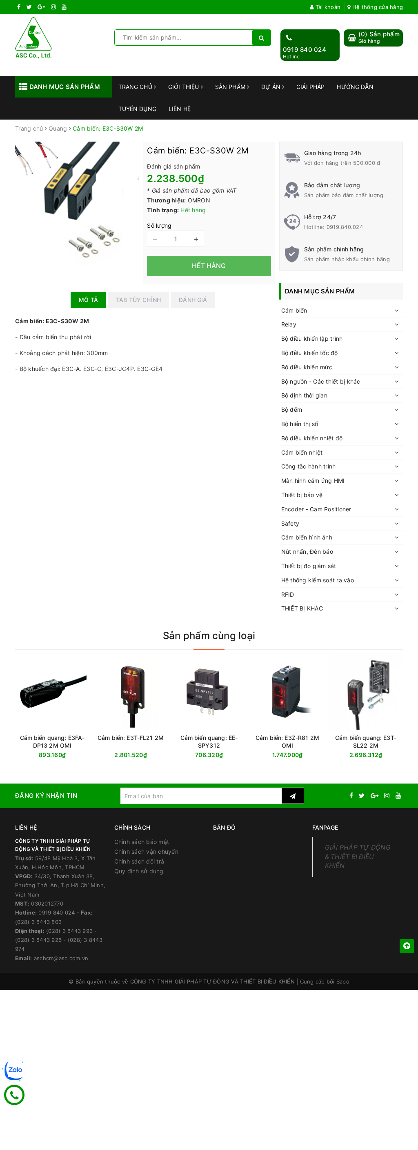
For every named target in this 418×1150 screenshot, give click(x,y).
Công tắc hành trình (308, 466)
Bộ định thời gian (304, 395)
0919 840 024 (304, 49)
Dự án (271, 86)
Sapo (342, 981)
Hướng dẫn (355, 86)
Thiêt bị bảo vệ (302, 494)
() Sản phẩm (379, 37)
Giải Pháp (310, 86)
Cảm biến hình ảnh (306, 537)
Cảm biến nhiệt (302, 452)
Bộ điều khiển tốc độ (309, 352)
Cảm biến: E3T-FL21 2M (131, 737)
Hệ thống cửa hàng (377, 7)
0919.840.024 (345, 227)
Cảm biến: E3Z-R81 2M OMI (287, 741)
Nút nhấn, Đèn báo (307, 551)
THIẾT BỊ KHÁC (302, 608)
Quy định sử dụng (139, 871)
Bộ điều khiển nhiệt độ (312, 438)
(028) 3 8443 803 (38, 922)
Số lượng (159, 225)
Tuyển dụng (137, 108)
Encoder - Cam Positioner (316, 509)
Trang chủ (136, 86)
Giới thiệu (184, 86)
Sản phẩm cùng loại (209, 636)
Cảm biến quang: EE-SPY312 (209, 741)
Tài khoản (327, 7)
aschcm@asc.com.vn (61, 958)
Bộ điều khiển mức (306, 367)
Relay (288, 324)
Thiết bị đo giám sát (308, 565)
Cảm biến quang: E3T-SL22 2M (365, 741)
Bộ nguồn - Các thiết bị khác (320, 381)
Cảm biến (294, 310)
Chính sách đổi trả (139, 861)
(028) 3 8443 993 (69, 931)
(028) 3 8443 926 (38, 940)
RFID (287, 594)
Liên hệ (180, 108)
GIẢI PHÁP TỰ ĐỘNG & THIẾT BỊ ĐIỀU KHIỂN (358, 857)
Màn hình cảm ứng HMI (313, 480)
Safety (290, 523)
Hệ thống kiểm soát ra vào (317, 580)
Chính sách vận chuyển (146, 851)
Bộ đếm (291, 409)
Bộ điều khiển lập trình (312, 338)
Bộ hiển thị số (299, 423)
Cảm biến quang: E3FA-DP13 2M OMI (52, 741)
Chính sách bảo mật (141, 841)
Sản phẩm (231, 86)
